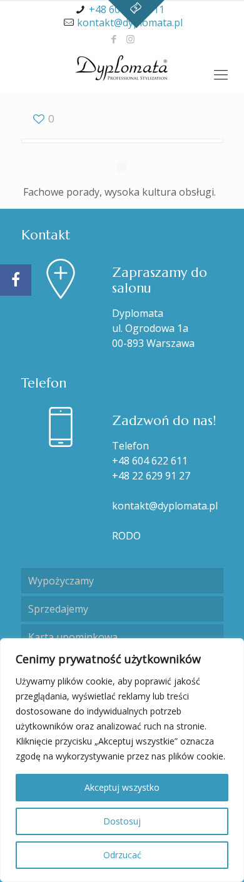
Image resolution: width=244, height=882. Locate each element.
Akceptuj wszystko (122, 787)
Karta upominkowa (73, 637)
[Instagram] (130, 39)
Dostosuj (122, 821)
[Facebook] (114, 39)
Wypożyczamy (61, 581)
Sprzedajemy (58, 609)
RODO (126, 536)
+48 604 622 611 (150, 461)
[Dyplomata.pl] (122, 67)
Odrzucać (122, 855)
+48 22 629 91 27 (151, 476)
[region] (122, 760)
